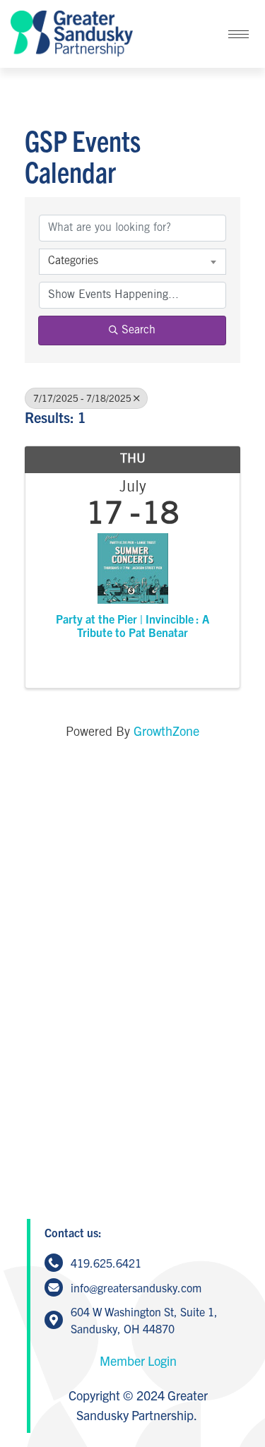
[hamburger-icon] (238, 34)
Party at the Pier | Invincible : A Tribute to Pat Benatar (132, 625)
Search (138, 330)
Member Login (138, 1360)
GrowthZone (166, 730)
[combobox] (132, 261)
